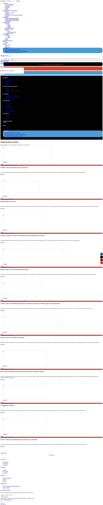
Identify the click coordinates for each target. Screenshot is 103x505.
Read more (2, 174)
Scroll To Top (3, 503)
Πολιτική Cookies (6, 487)
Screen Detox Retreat (9, 33)
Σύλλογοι (7, 13)
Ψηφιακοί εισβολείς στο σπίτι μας (8, 201)
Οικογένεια (7, 23)
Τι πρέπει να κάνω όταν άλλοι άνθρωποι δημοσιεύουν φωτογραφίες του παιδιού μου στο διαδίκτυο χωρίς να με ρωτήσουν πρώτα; (30, 303)
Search (18, 1)
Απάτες (6, 8)
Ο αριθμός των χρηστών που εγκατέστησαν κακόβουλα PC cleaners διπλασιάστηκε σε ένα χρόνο (22, 235)
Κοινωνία (7, 9)
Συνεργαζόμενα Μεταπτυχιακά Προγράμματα (14, 14)
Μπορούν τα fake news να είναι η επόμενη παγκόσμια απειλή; (14, 269)
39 (1, 453)
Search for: (2, 1)
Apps (9, 36)
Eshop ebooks (8, 21)
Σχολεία (6, 11)
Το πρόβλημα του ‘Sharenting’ (7, 405)
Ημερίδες (4, 479)
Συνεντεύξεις (7, 47)
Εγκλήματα (7, 7)
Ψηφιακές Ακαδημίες (7, 478)
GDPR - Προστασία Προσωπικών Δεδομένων (12, 486)
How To (6, 16)
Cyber (9, 31)
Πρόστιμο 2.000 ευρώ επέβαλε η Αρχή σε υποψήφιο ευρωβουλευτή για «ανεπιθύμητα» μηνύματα (22, 371)
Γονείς (9, 24)
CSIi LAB (5, 41)
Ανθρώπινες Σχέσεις (9, 27)
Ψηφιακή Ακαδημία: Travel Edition (12, 20)
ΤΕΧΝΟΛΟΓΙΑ (6, 34)
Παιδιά (9, 26)
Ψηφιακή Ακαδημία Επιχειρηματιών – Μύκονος (14, 52)
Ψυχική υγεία (23, 301)
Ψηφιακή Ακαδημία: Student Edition (12, 19)
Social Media (7, 6)
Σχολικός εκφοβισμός (12, 32)
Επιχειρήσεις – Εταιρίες (9, 12)
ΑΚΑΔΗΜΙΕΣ (6, 17)
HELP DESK (6, 64)
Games (9, 37)
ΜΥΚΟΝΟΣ (5, 48)
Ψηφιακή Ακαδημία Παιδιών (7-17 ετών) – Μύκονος (15, 50)
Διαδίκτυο (6, 144)
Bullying (7, 29)
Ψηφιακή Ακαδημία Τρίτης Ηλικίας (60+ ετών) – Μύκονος (16, 51)
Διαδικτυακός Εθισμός (9, 28)
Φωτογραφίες (5, 463)
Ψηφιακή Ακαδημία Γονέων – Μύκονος (12, 49)
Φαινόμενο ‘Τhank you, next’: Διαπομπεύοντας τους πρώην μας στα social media (18, 439)
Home (1, 144)
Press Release (7, 45)
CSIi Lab (4, 481)
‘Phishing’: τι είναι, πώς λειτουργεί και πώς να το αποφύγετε (14, 167)
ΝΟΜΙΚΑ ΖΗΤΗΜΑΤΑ (7, 40)
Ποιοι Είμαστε (5, 462)
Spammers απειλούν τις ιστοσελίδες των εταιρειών (12, 337)
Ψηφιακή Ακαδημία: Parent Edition (12, 18)
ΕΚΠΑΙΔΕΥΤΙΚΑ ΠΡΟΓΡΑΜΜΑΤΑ (10, 10)
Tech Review (7, 35)
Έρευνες (6, 42)
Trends (6, 39)
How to (6, 38)
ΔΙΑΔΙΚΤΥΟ (5, 3)
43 (5, 453)
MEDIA (4, 43)
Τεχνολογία (15, 165)
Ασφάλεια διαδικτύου (9, 4)
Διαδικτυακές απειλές (9, 5)
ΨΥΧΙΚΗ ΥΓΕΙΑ (6, 22)
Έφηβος (9, 25)
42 (4, 453)
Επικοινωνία (5, 465)
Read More (5, 162)
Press (6, 46)
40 (2, 453)
